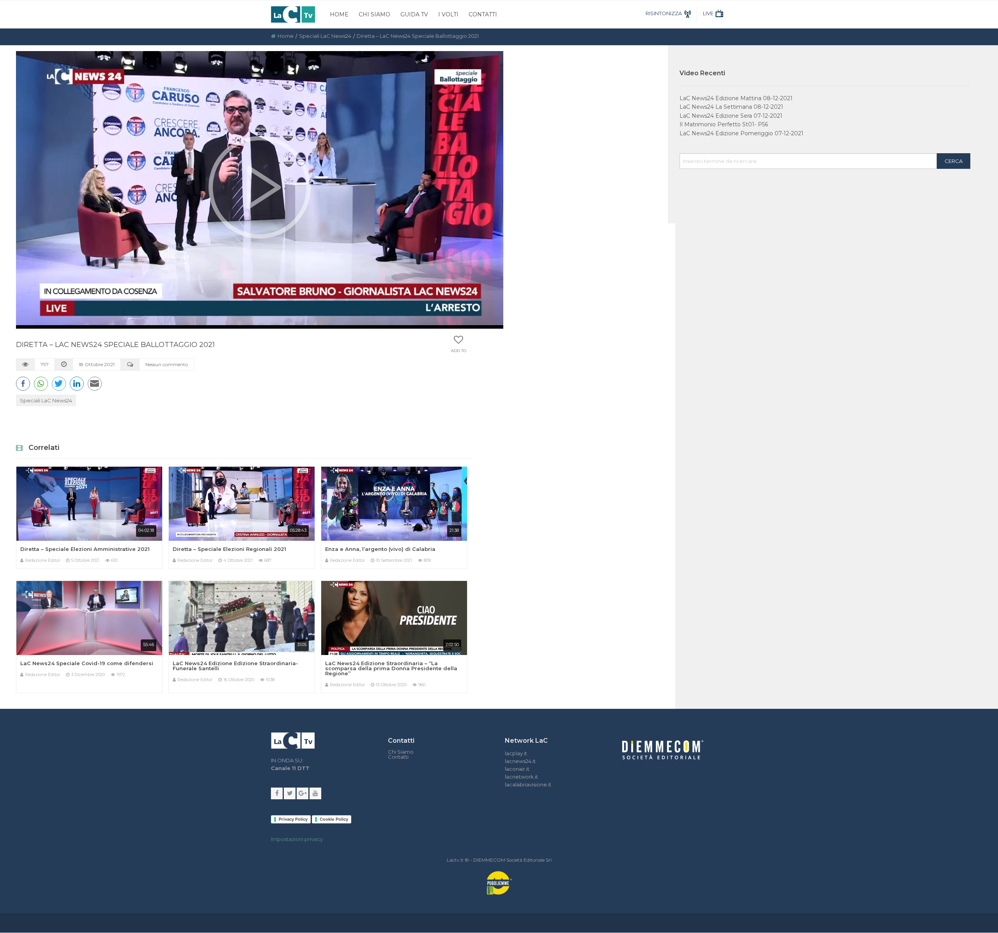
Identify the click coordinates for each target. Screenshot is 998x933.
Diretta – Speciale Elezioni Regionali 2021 (229, 549)
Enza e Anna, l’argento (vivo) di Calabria (380, 549)
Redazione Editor (42, 560)
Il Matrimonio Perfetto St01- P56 (723, 124)
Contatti (483, 14)
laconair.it (517, 769)
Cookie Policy (334, 819)
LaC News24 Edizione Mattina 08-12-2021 (736, 98)
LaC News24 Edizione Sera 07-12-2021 (730, 115)
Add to (458, 351)
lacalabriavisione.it (528, 784)
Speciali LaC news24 (325, 36)
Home (339, 14)
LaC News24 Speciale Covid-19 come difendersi (86, 663)
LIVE (708, 13)
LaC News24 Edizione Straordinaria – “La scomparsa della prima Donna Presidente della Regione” (391, 668)
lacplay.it (516, 753)
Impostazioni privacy (297, 839)
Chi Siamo (374, 14)
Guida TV (414, 14)
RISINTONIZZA (664, 13)
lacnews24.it (520, 761)
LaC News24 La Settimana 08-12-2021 (731, 106)
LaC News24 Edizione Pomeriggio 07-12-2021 (741, 133)
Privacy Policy (293, 819)
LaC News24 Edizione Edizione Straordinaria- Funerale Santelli (235, 665)
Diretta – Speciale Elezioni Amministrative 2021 (85, 549)
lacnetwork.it (521, 777)
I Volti (448, 14)
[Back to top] (986, 645)
